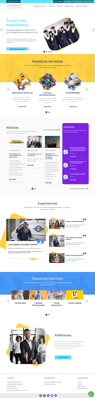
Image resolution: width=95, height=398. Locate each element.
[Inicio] (14, 6)
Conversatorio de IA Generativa (34, 154)
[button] (44, 51)
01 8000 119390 (11, 386)
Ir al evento (73, 156)
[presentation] (8, 89)
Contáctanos (78, 1)
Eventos (59, 6)
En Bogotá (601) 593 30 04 (14, 382)
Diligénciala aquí (17, 49)
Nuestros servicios (40, 6)
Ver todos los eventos (77, 188)
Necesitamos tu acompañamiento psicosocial (15, 155)
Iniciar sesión (58, 1)
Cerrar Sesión (88, 1)
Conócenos (63, 357)
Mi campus (68, 1)
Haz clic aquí (26, 252)
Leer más (12, 179)
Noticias (52, 6)
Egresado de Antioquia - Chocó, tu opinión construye (51, 156)
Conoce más (22, 106)
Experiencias (69, 6)
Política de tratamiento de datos (52, 382)
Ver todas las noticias (50, 130)
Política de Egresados (50, 384)
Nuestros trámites (82, 6)
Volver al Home (14, 1)
